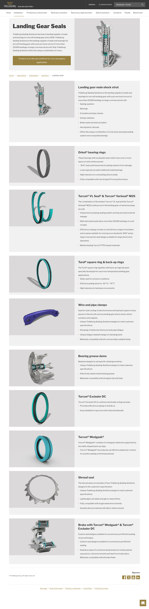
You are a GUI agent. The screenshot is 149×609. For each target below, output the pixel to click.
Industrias (21, 76)
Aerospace (33, 76)
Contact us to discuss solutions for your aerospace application (42, 60)
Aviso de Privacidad (56, 588)
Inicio (11, 76)
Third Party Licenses (101, 588)
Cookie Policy (87, 588)
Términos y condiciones (73, 588)
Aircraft (45, 76)
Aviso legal (43, 588)
